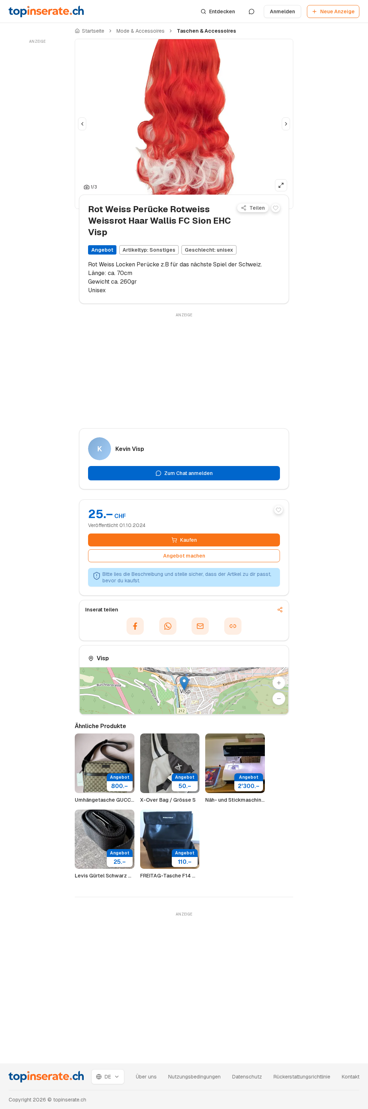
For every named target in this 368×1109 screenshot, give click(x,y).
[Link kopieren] (233, 626)
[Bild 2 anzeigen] (184, 189)
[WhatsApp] (167, 626)
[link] (206, 30)
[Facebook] (135, 626)
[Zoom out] (278, 698)
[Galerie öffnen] (281, 185)
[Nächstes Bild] (286, 123)
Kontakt (350, 1076)
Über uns (146, 1076)
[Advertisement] (37, 153)
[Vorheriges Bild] (82, 123)
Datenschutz (247, 1076)
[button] (184, 683)
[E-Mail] (200, 626)
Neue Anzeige (337, 11)
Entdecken (222, 11)
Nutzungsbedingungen (194, 1076)
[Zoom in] (278, 682)
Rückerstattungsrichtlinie (301, 1076)
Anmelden (282, 11)
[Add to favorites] (275, 208)
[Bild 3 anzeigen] (188, 189)
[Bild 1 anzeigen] (179, 189)
